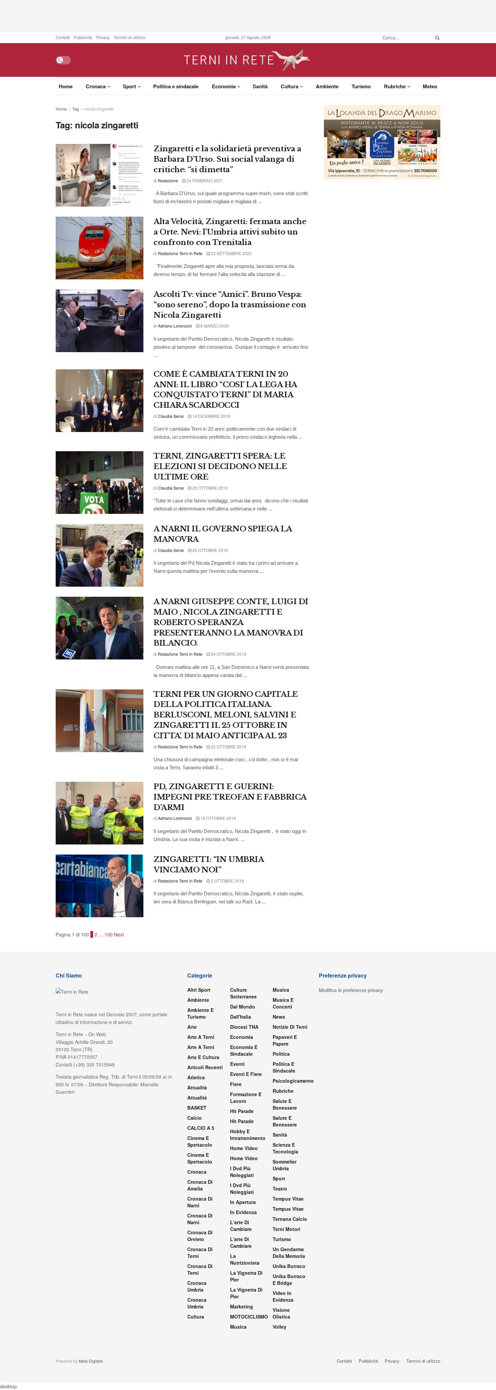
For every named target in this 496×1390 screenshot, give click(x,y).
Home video (244, 1148)
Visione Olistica (281, 1313)
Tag (75, 109)
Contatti (63, 37)
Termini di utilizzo (129, 37)
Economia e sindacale (243, 1050)
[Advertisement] (248, 15)
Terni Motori (286, 1229)
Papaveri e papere (285, 1040)
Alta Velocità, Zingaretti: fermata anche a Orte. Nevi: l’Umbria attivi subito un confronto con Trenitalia (230, 232)
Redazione (168, 180)
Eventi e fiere (246, 1074)
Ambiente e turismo (200, 1013)
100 (109, 934)
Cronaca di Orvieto (200, 1235)
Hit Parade (242, 1111)
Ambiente (327, 86)
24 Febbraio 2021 (204, 180)
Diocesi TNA (244, 1026)
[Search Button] (436, 37)
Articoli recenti (205, 1067)
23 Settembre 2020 (231, 253)
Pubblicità (83, 37)
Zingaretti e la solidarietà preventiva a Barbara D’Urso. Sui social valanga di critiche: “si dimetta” (227, 159)
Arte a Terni (200, 1036)
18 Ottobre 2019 (217, 818)
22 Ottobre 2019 (228, 746)
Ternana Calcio (290, 1218)
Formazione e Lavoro (245, 1097)
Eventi (237, 1063)
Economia (224, 86)
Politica (281, 1053)
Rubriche (395, 86)
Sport (129, 86)
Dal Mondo (242, 1006)
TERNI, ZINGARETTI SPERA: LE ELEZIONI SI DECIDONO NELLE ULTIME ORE (220, 467)
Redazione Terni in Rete (180, 253)
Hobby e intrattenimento (248, 1134)
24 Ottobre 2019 (228, 654)
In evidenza (243, 1212)
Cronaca (96, 86)
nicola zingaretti (98, 109)
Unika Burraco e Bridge (289, 1279)
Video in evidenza (283, 1296)
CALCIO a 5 (200, 1127)
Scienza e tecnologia (285, 1148)
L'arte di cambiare (241, 1225)
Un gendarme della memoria (289, 1252)
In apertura (243, 1202)
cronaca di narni (200, 1202)
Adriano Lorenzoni (175, 326)
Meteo (430, 86)
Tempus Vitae (288, 1198)
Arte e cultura (203, 1057)
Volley (279, 1326)
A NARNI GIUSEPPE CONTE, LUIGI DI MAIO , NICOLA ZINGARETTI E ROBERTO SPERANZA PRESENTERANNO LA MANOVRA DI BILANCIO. (231, 622)
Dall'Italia (240, 1016)
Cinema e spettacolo (199, 1141)
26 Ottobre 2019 (209, 488)
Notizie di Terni (290, 1026)
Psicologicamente (293, 1080)
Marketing (241, 1306)
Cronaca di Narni (200, 1219)
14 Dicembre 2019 (210, 416)
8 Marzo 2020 (214, 326)
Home (66, 86)
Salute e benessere (285, 1104)
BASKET (196, 1107)
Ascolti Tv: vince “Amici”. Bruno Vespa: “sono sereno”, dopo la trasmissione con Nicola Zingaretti (230, 305)
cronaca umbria (196, 1303)
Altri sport (199, 989)
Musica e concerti (283, 1003)
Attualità (197, 1087)
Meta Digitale (91, 1361)
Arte (192, 1026)
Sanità (260, 86)
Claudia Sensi (171, 416)
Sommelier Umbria (285, 1165)
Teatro (280, 1188)
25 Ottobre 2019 (209, 550)
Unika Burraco (289, 1266)
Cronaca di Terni (200, 1252)
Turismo (361, 86)
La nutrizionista (244, 1259)
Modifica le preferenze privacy (351, 990)
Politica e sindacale (175, 86)
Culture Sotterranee (243, 993)
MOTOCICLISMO (249, 1316)
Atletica (196, 1077)
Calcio (194, 1117)
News (279, 1016)
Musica (238, 1326)
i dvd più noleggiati (242, 1171)
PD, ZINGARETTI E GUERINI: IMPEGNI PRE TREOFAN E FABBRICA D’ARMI (230, 797)
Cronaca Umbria (196, 1286)
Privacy (103, 37)
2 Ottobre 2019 (227, 881)
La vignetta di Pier (246, 1276)
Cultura (289, 86)
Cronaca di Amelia (200, 1185)
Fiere (236, 1084)
